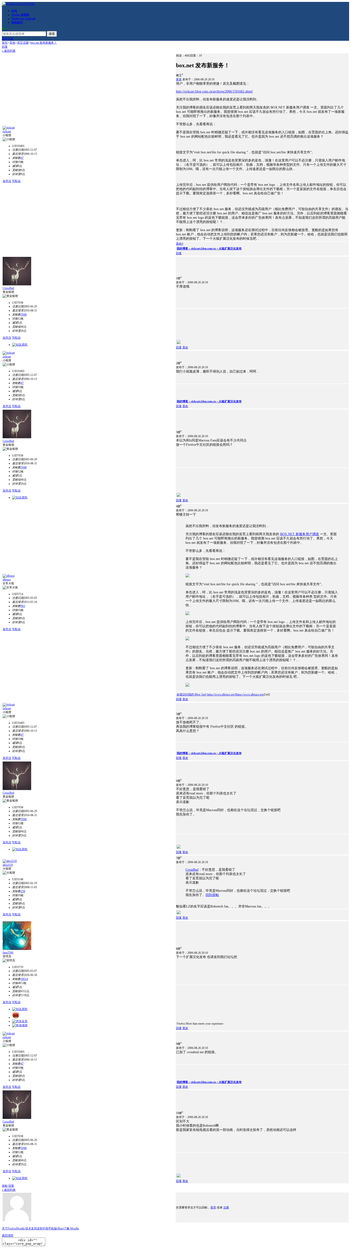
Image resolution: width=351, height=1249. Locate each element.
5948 (24, 314)
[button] (179, 243)
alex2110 (8, 864)
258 (23, 891)
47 (22, 158)
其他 (12, 42)
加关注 (7, 181)
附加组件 (17, 22)
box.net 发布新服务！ (44, 42)
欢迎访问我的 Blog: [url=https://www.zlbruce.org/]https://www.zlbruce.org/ (220, 694)
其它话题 (23, 42)
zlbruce (7, 579)
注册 (10, 38)
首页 (5, 42)
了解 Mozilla (71, 1228)
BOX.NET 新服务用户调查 (299, 534)
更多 (179, 79)
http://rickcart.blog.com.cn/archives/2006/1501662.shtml (214, 91)
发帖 (5, 1185)
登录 (5, 38)
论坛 (14, 10)
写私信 (16, 181)
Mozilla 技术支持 (26, 1228)
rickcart (7, 131)
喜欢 (185, 347)
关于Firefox (9, 1228)
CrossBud (8, 288)
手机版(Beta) (56, 1228)
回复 (5, 46)
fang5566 (8, 952)
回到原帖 (212, 895)
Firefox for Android (23, 18)
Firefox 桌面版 (20, 14)
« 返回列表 (9, 50)
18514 (24, 979)
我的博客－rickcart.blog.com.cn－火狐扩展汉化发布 (209, 248)
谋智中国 (42, 1228)
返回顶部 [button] (7, 1235)
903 (23, 606)
